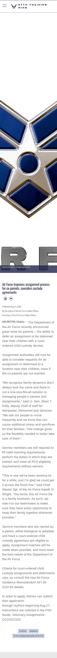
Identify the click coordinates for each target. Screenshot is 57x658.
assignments (33, 631)
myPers (19, 605)
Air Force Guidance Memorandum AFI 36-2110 (28, 635)
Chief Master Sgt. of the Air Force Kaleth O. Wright (28, 489)
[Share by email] (11, 298)
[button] (5, 6)
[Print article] (5, 298)
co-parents (22, 631)
